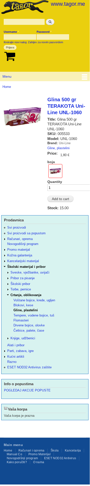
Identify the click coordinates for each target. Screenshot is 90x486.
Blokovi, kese (23, 305)
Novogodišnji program (22, 244)
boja (51, 162)
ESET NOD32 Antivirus (60, 458)
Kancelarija (73, 450)
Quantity (54, 182)
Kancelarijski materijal (23, 261)
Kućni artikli (15, 356)
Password (44, 31)
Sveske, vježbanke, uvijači (29, 272)
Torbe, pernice (20, 289)
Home (6, 87)
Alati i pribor (15, 345)
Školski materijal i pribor (26, 267)
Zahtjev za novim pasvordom (45, 42)
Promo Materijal (39, 454)
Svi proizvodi (16, 227)
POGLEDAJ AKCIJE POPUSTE (27, 390)
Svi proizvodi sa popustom (26, 233)
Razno (11, 362)
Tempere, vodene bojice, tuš (33, 315)
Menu (6, 76)
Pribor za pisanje (22, 278)
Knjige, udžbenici (22, 338)
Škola (55, 450)
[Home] (24, 7)
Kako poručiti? (17, 462)
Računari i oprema (31, 450)
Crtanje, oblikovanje (25, 295)
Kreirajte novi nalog (15, 42)
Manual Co (14, 454)
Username (11, 31)
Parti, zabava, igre (20, 351)
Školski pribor (20, 284)
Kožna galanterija (19, 255)
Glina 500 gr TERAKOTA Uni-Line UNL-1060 (66, 106)
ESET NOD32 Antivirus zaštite (29, 367)
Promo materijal (18, 249)
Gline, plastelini (58, 148)
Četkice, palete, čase (28, 330)
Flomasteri (21, 320)
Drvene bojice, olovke (29, 325)
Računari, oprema (20, 239)
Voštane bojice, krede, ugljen (34, 300)
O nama (38, 462)
